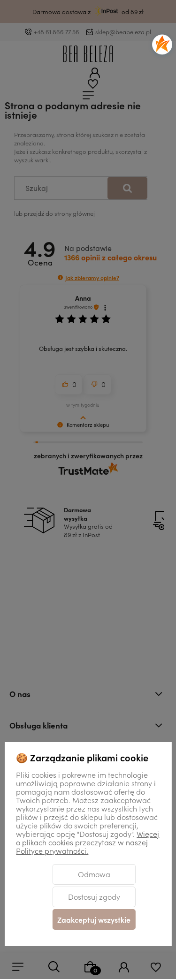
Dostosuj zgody (94, 896)
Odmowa (94, 874)
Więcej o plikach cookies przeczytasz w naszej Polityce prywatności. (87, 842)
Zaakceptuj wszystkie (93, 919)
